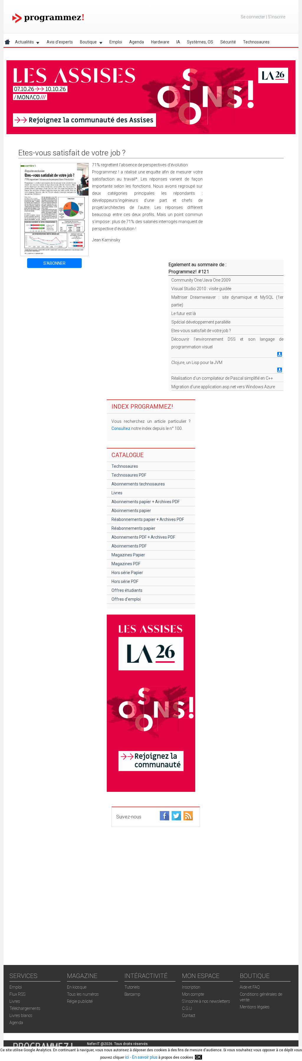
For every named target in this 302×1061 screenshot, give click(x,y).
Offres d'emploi (126, 599)
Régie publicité (80, 1001)
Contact (188, 1015)
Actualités (23, 43)
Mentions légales (255, 1007)
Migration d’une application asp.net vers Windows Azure (223, 386)
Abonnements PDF (129, 546)
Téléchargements (24, 1008)
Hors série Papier (127, 572)
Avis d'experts (60, 42)
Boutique (86, 43)
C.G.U (187, 1008)
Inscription (191, 987)
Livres (116, 492)
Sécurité (228, 42)
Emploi (115, 42)
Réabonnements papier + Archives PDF (147, 519)
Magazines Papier (128, 555)
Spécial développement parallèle (200, 322)
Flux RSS (17, 994)
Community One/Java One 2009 (201, 280)
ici (127, 1057)
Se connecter (253, 16)
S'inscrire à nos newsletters (206, 1001)
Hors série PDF (124, 581)
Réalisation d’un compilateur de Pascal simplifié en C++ (222, 378)
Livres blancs (20, 1015)
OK (198, 1057)
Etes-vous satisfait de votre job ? (201, 330)
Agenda (136, 42)
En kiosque (76, 987)
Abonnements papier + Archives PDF (145, 501)
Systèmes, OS (200, 42)
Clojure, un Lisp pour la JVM (196, 362)
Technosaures (256, 42)
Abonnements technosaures (138, 484)
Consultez (120, 428)
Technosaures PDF (128, 475)
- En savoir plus (143, 1057)
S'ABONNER (54, 263)
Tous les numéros (83, 994)
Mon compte (193, 994)
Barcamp (132, 994)
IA (178, 42)
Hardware (160, 42)
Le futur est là (183, 313)
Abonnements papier (131, 510)
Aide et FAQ (250, 987)
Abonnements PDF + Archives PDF (143, 537)
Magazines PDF (125, 563)
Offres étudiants (126, 590)
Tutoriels (132, 987)
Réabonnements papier (133, 528)
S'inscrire (276, 16)
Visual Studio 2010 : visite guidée (201, 288)
